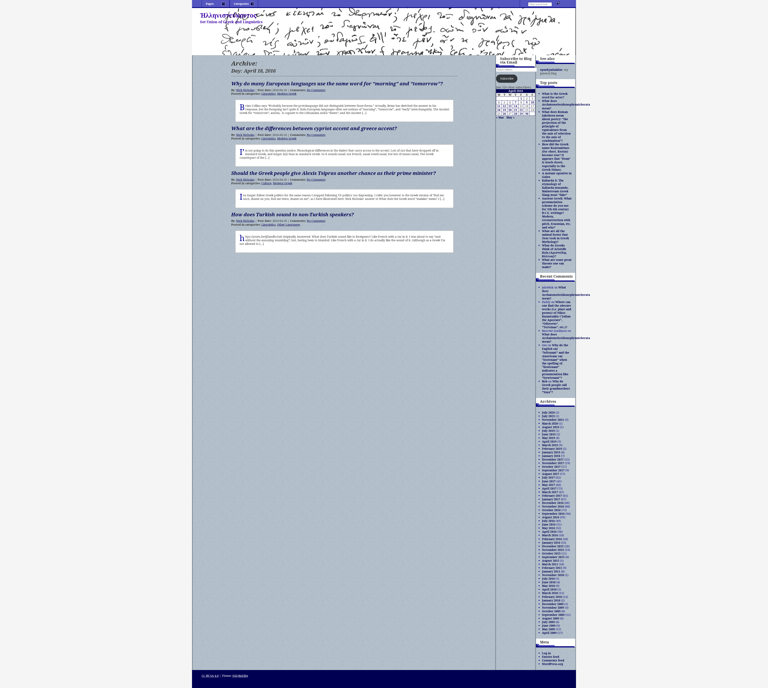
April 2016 (549, 531)
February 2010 (552, 597)
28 (515, 114)
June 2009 (549, 625)
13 (510, 106)
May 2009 (548, 629)
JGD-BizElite (240, 676)
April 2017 (549, 488)
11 (498, 106)
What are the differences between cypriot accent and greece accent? (314, 128)
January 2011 (551, 571)
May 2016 (548, 528)
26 (504, 114)
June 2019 (549, 434)
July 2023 (548, 416)
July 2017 (548, 477)
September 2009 (553, 615)
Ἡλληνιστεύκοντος (228, 15)
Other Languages (288, 224)
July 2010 (548, 578)
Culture (266, 183)
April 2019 (549, 441)
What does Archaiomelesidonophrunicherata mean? (566, 104)
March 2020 (550, 423)
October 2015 (551, 553)
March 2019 (550, 445)
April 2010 (549, 589)
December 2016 (553, 503)
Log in (546, 653)
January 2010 (551, 600)
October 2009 (551, 611)
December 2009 (553, 604)
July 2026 (548, 412)
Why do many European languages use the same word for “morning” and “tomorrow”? (337, 83)
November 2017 (553, 463)
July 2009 (548, 622)
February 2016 (552, 539)
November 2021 (553, 420)
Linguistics (268, 94)
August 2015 (550, 560)
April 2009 (549, 633)
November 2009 (553, 607)
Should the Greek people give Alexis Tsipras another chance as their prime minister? (333, 173)
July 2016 (548, 521)
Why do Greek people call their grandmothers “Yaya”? (556, 386)
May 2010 (548, 586)
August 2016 (550, 517)
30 (526, 114)
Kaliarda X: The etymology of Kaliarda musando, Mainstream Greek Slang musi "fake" (555, 187)
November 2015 (553, 550)
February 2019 (552, 449)
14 (515, 106)
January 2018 (551, 456)
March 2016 (550, 535)
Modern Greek (286, 94)
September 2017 (553, 470)
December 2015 (553, 546)
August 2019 (550, 427)
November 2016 (553, 506)
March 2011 (550, 564)
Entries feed (550, 657)
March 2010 (550, 593)
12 (504, 106)
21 (515, 110)
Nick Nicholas (245, 90)
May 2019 (548, 438)
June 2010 (549, 582)
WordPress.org (552, 664)
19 (504, 110)
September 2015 (553, 557)
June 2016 (549, 524)
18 (498, 110)
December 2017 (553, 459)
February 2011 (552, 568)
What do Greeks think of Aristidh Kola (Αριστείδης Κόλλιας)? (554, 250)
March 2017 (550, 492)
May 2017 (548, 485)
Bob (544, 381)
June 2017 (549, 481)
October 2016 (551, 510)
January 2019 (551, 452)
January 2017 (551, 499)
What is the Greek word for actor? (555, 95)
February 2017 (552, 496)
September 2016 (553, 514)
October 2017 (551, 467)
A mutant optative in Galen (557, 175)
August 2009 (550, 618)
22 (521, 110)
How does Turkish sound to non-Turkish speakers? (292, 214)
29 (521, 114)
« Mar (500, 117)
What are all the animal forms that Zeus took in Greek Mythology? (555, 236)
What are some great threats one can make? (557, 263)
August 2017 (550, 474)
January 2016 (551, 542)
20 (510, 110)
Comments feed (553, 660)
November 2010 (553, 575)
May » (510, 117)
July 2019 (548, 431)
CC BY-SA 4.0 (210, 676)
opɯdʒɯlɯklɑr (551, 70)
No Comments (316, 90)
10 (532, 102)
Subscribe (506, 78)
